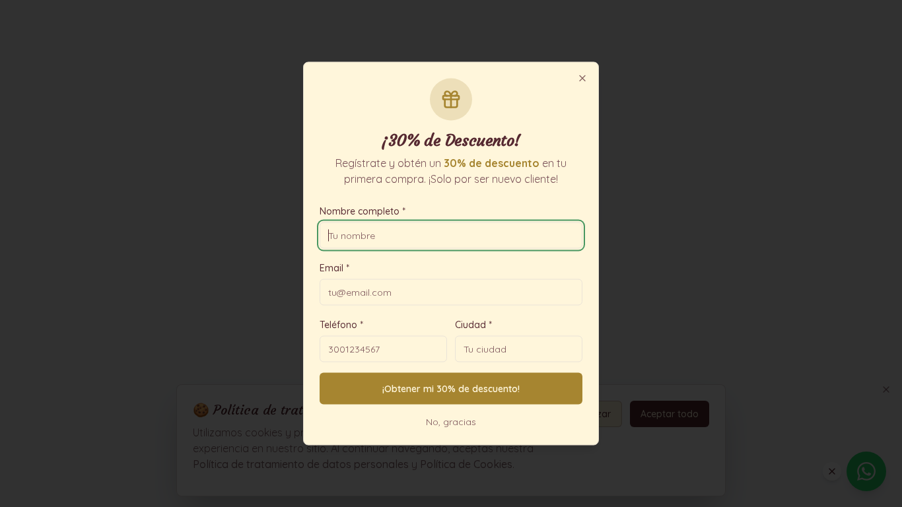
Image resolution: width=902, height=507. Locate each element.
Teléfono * (341, 325)
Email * (334, 268)
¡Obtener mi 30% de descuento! (451, 389)
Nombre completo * (362, 211)
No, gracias (451, 422)
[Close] (582, 78)
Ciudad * (473, 325)
